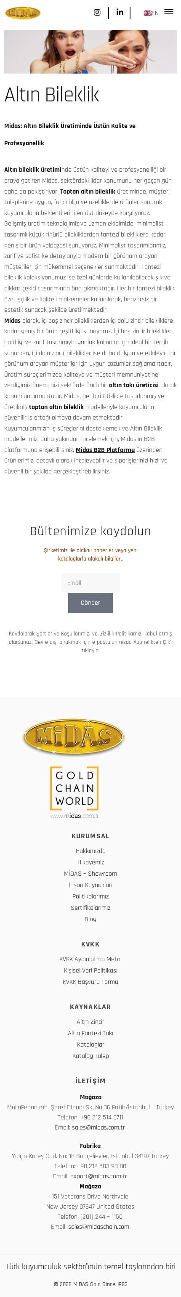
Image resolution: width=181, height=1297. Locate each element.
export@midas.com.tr (98, 1176)
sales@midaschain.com (98, 1227)
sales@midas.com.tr (99, 1127)
